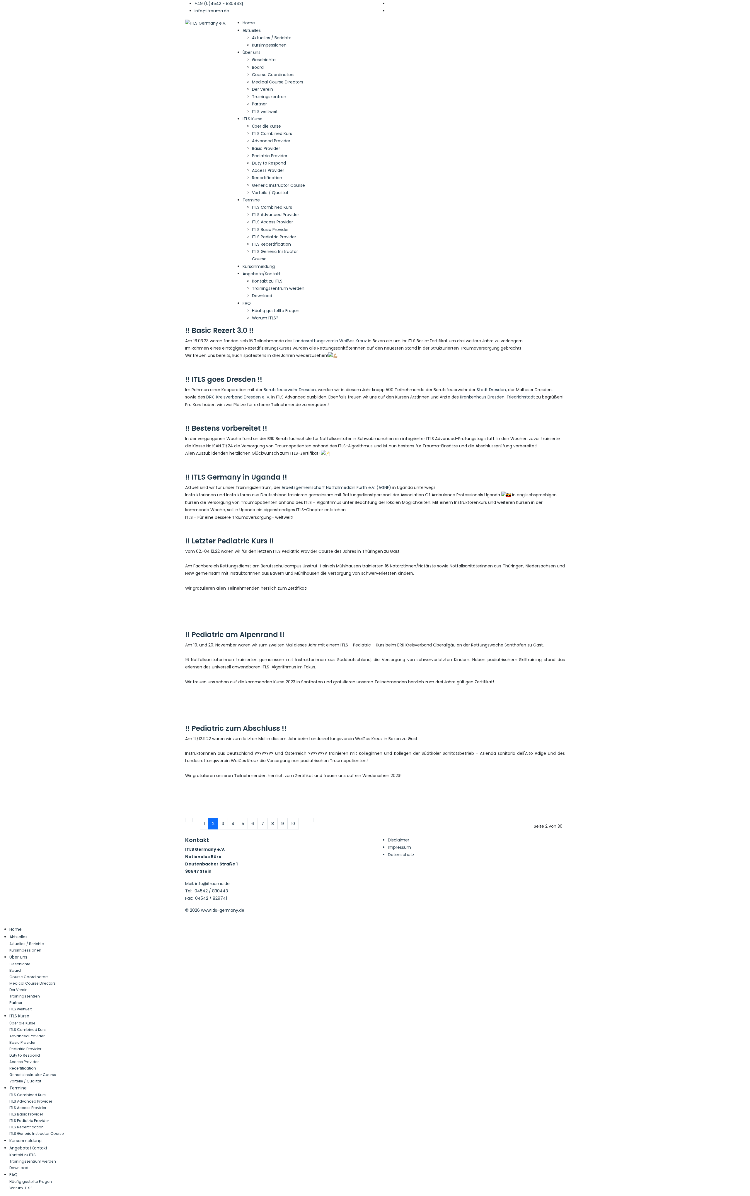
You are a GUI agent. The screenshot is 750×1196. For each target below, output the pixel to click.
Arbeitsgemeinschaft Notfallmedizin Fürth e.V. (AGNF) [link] (336, 487)
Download (262, 296)
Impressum (399, 847)
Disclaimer (398, 840)
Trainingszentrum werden (278, 288)
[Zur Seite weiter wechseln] (302, 820)
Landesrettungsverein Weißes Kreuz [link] (330, 341)
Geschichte (264, 60)
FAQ (247, 303)
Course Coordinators (273, 75)
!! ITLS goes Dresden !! (223, 379)
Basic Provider (266, 148)
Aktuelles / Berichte (272, 38)
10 (293, 824)
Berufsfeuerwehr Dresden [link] (290, 390)
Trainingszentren (269, 97)
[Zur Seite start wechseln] (189, 820)
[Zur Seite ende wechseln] (309, 820)
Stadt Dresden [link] (491, 390)
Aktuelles (252, 30)
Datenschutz (401, 855)
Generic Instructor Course (278, 185)
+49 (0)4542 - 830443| (219, 3)
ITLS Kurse (252, 119)
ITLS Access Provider (272, 222)
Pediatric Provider (269, 156)
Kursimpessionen (269, 45)
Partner (259, 104)
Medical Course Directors (277, 82)
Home (249, 23)
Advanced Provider (271, 141)
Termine (251, 200)
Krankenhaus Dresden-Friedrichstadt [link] (497, 397)
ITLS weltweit (265, 111)
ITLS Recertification (271, 244)
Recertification (267, 178)
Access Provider (268, 170)
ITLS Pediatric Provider (274, 237)
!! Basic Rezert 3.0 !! (219, 330)
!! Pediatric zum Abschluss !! (236, 728)
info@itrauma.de (212, 11)
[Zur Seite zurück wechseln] (196, 820)
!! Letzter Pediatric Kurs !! (229, 541)
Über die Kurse (266, 126)
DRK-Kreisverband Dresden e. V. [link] (238, 397)
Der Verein (262, 89)
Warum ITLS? (265, 318)
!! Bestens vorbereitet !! (226, 428)
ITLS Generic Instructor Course (36, 1133)
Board (258, 67)
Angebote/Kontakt (262, 274)
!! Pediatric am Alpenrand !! (234, 634)
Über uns (251, 52)
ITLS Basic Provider (270, 229)
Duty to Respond (269, 163)
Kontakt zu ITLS (267, 281)
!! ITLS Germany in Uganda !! (236, 477)
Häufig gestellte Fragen (275, 311)
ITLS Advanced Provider (275, 215)
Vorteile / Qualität (270, 193)
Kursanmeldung (259, 266)
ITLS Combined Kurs (272, 133)
